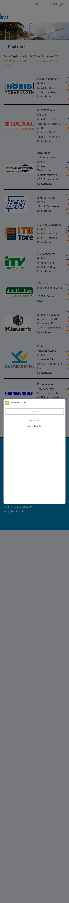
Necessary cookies (18, 402)
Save (34, 411)
